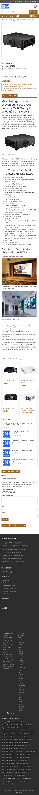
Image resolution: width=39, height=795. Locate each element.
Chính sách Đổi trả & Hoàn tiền (22, 450)
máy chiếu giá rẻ (20, 745)
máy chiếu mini (22, 760)
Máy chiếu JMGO (7, 751)
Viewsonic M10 (22, 781)
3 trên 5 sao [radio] (8, 492)
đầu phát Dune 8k (8, 784)
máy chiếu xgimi (7, 772)
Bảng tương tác (18, 722)
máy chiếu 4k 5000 (8, 734)
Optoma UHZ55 (7, 775)
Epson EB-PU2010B (8, 728)
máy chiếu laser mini (8, 760)
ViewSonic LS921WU (24, 778)
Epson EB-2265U (26, 725)
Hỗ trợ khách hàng (9, 585)
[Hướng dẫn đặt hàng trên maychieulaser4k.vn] (6, 434)
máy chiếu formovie (21, 742)
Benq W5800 (6, 722)
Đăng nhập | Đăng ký (31, 1)
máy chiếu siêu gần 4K (24, 766)
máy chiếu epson (7, 742)
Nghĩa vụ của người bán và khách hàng (23, 460)
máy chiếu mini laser (22, 763)
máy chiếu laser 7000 (23, 754)
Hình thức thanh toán (9, 588)
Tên (3, 506)
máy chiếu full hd (7, 745)
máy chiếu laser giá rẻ (23, 757)
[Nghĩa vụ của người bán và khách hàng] (6, 462)
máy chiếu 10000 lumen (26, 739)
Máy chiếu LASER (13, 19)
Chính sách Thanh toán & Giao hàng (23, 440)
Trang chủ (4, 19)
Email (3, 512)
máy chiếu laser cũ (8, 757)
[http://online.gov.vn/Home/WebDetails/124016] (10, 713)
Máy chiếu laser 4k (8, 754)
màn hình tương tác (8, 731)
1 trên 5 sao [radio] (3, 492)
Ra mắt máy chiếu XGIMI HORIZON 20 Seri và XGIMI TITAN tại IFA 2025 (17, 424)
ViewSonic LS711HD (8, 778)
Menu (34, 16)
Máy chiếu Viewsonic (17, 86)
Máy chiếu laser (28, 88)
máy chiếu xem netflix (24, 769)
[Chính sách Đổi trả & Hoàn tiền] (6, 453)
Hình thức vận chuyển (10, 591)
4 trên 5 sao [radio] (11, 492)
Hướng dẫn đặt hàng (21, 642)
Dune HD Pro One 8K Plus (10, 725)
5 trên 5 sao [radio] (14, 492)
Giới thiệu (6, 580)
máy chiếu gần (7, 748)
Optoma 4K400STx (21, 772)
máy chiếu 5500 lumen (9, 739)
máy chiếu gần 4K (19, 748)
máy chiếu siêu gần (8, 766)
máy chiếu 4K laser (8, 737)
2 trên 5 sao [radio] (5, 492)
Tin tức (5, 583)
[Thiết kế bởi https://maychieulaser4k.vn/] (5, 6)
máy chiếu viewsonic (8, 769)
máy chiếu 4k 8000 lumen (14, 88)
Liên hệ (5, 594)
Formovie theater (22, 728)
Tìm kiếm (33, 12)
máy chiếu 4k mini (22, 737)
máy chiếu (20, 731)
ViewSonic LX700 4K (9, 781)
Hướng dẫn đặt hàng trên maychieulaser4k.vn (20, 432)
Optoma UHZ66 (20, 775)
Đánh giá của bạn (8, 489)
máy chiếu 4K (30, 731)
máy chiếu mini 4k (8, 763)
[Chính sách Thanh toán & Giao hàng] (6, 443)
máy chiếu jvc (20, 751)
